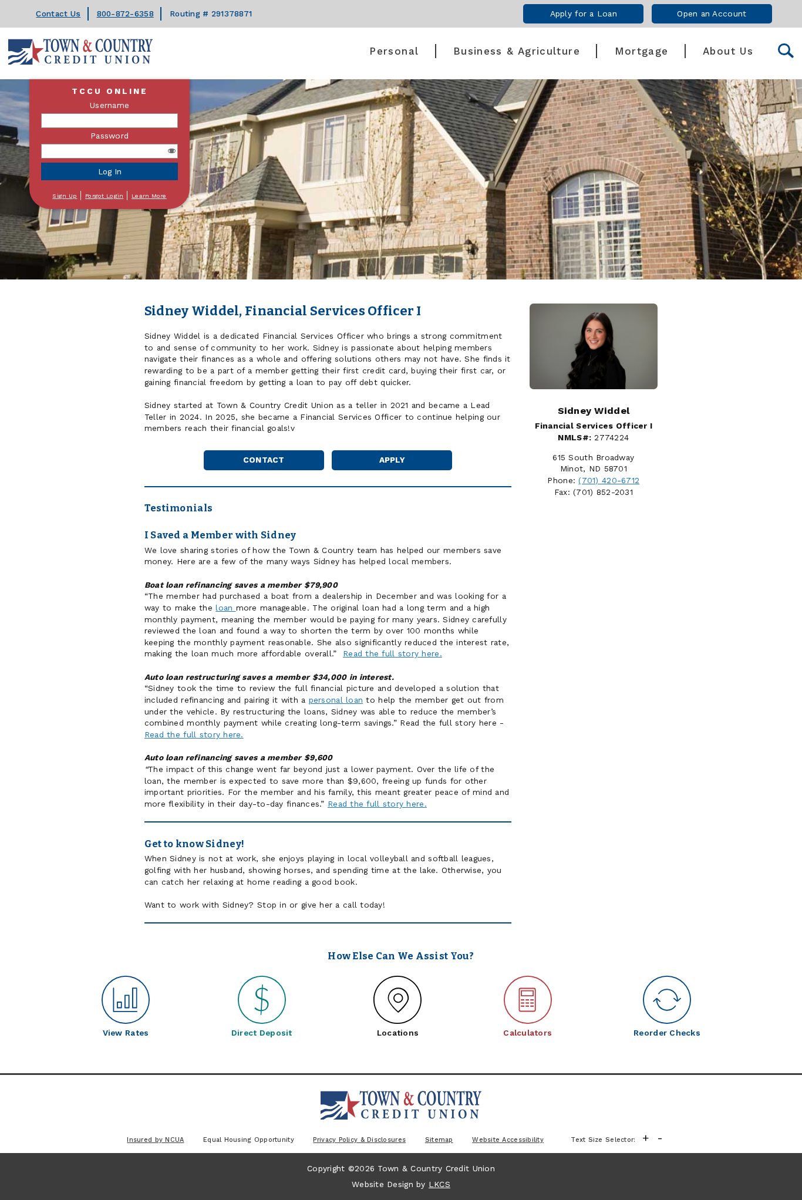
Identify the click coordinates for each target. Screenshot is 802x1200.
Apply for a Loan (583, 13)
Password (109, 135)
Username (109, 105)
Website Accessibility (508, 1140)
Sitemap (439, 1140)
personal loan (336, 700)
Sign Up (64, 195)
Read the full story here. (392, 653)
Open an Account (711, 13)
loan (225, 607)
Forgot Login (104, 195)
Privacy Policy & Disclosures (359, 1140)
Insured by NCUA (155, 1140)
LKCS (439, 1184)
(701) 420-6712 (608, 480)
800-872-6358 (125, 13)
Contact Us (58, 13)
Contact (264, 459)
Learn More (149, 195)
